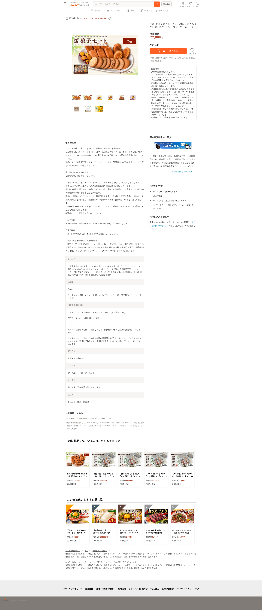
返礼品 (97, 11)
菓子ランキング (103, 562)
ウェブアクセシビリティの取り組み (144, 589)
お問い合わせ (168, 589)
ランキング (115, 11)
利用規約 (122, 589)
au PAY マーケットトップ (188, 589)
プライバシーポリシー (72, 589)
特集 (146, 11)
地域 (132, 11)
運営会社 (89, 589)
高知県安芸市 (75, 18)
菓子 (86, 551)
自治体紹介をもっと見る (182, 172)
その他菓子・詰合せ (100, 551)
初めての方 (163, 11)
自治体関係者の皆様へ (105, 589)
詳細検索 (166, 4)
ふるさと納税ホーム (73, 551)
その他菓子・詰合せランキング (124, 562)
